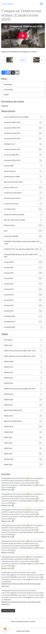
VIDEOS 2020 (23, 432)
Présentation (8, 84)
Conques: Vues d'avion (23, 204)
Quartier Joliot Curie (23, 187)
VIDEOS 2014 (23, 383)
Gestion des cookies (23, 631)
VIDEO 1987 (23, 345)
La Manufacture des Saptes (23, 193)
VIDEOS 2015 (23, 394)
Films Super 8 (23, 340)
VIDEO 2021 (23, 437)
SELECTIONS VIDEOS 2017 (23, 410)
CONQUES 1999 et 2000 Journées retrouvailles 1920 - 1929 (23, 242)
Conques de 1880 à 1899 (23, 122)
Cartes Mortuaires (23, 171)
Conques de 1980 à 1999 (23, 160)
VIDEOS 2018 (23, 416)
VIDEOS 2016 (23, 399)
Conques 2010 (23, 273)
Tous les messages (8, 611)
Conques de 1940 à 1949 (23, 133)
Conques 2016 (23, 305)
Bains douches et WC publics (23, 182)
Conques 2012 (23, 284)
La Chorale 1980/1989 (23, 155)
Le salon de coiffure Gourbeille (23, 214)
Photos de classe (23, 225)
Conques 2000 (23, 166)
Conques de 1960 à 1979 (23, 149)
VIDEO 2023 (23, 448)
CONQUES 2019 (23, 322)
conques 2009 (23, 267)
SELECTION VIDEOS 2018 (23, 421)
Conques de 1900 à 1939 (23, 128)
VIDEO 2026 (23, 464)
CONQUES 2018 (23, 316)
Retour (23, 60)
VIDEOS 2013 (23, 378)
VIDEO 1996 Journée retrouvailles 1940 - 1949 (23, 351)
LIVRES (6, 95)
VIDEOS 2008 (23, 361)
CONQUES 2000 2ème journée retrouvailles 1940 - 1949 (23, 255)
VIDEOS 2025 (23, 459)
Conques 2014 (23, 295)
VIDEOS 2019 (23, 426)
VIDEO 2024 (23, 454)
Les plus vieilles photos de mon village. (23, 117)
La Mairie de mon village (23, 176)
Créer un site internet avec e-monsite (23, 621)
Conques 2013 (23, 289)
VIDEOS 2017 (23, 405)
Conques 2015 (23, 300)
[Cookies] (5, 629)
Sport (23, 231)
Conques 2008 (23, 262)
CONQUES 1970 (23, 144)
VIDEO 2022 (23, 443)
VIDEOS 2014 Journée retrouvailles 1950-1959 (23, 389)
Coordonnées (8, 89)
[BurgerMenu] (41, 4)
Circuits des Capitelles (23, 236)
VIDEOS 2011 (23, 367)
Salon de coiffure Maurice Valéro (23, 220)
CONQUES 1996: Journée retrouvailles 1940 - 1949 (23, 249)
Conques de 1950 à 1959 (23, 138)
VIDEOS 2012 (23, 372)
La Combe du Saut (23, 209)
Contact (4, 106)
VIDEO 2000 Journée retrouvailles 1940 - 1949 (23, 356)
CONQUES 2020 (23, 327)
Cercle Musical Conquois (23, 198)
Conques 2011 (23, 278)
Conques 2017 (23, 311)
